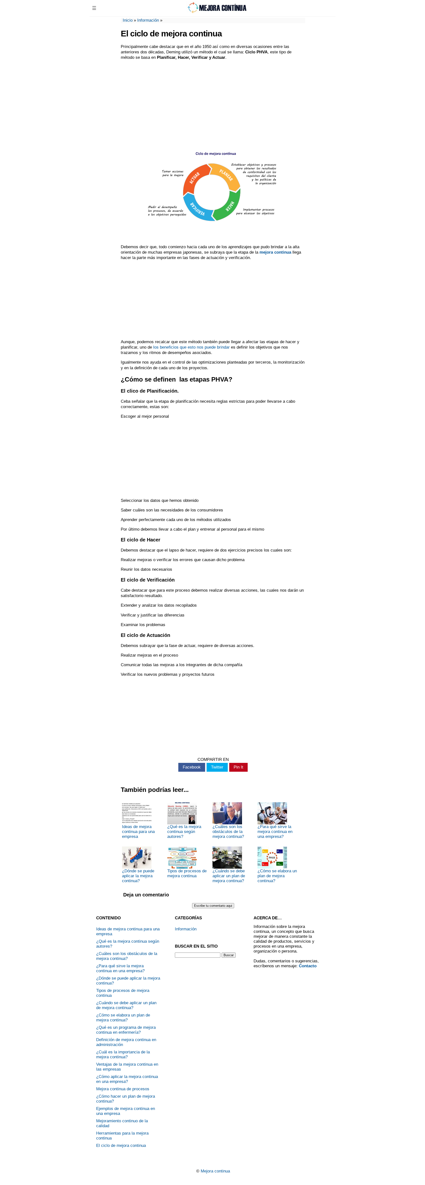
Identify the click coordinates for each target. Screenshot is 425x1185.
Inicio (128, 20)
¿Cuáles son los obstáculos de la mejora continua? (228, 831)
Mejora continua (215, 1171)
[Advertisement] (213, 99)
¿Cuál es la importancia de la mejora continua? (123, 1054)
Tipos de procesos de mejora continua (187, 873)
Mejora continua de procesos (122, 1089)
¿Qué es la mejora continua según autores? (184, 831)
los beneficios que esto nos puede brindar (191, 347)
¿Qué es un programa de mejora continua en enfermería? (126, 1030)
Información (148, 20)
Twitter (217, 767)
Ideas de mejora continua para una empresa (138, 831)
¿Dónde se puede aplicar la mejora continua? (138, 876)
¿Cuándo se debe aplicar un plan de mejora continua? (228, 876)
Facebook (192, 767)
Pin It (238, 767)
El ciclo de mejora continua (121, 1145)
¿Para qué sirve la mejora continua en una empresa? (275, 831)
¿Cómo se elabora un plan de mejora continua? (277, 876)
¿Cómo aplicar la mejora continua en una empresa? (127, 1079)
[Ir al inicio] (216, 12)
